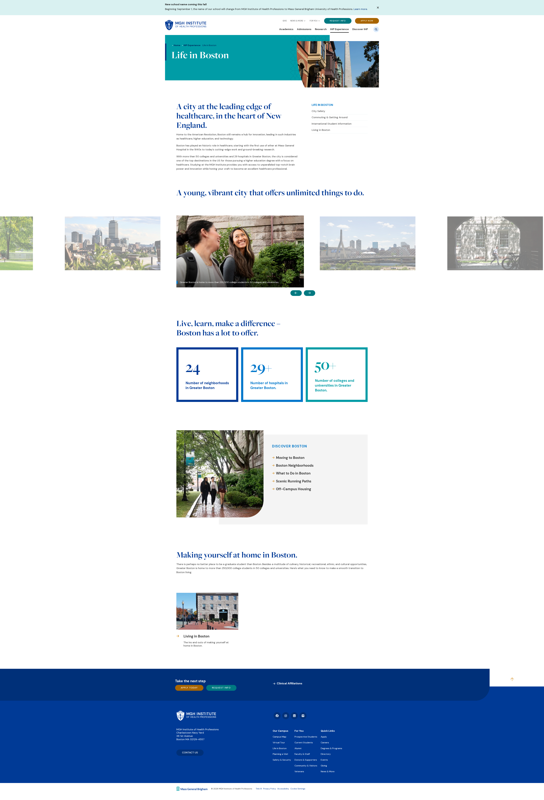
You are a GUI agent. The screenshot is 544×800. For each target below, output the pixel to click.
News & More (296, 21)
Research (321, 29)
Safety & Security (282, 759)
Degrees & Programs (331, 748)
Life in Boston (322, 105)
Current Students (304, 742)
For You (313, 21)
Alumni (298, 748)
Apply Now (367, 20)
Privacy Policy (269, 788)
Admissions (304, 29)
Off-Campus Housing (293, 489)
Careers (325, 742)
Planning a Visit (280, 754)
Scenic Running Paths (293, 481)
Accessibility (283, 788)
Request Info (338, 20)
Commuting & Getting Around (330, 117)
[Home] (196, 716)
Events (324, 759)
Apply (324, 736)
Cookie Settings (297, 788)
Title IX (259, 788)
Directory (326, 754)
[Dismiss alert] (378, 8)
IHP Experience (339, 29)
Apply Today (189, 687)
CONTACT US (190, 752)
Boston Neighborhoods (295, 465)
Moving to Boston (290, 457)
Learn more (360, 9)
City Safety (318, 111)
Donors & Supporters (306, 759)
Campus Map (279, 736)
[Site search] (376, 29)
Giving (324, 765)
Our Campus (280, 731)
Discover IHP (360, 29)
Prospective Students (306, 736)
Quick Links (328, 731)
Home (177, 45)
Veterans (299, 771)
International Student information (331, 123)
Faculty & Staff (302, 754)
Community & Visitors (306, 765)
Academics (286, 29)
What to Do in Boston (293, 473)
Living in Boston (321, 130)
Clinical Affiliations (289, 683)
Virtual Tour (279, 742)
